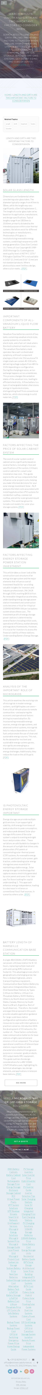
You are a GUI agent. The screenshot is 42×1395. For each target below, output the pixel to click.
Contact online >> (21, 65)
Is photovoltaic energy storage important (15, 809)
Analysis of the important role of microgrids (18, 690)
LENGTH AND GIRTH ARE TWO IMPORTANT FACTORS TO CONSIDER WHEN (21, 98)
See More (21, 1083)
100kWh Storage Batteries (28, 1232)
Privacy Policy (21, 1382)
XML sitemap (21, 1385)
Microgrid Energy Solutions (13, 1232)
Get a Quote (21, 1141)
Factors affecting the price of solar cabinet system (21, 449)
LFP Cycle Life (13, 1310)
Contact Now (21, 1150)
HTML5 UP (24, 1388)
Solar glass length (18, 190)
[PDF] (24, 268)
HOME (8, 95)
